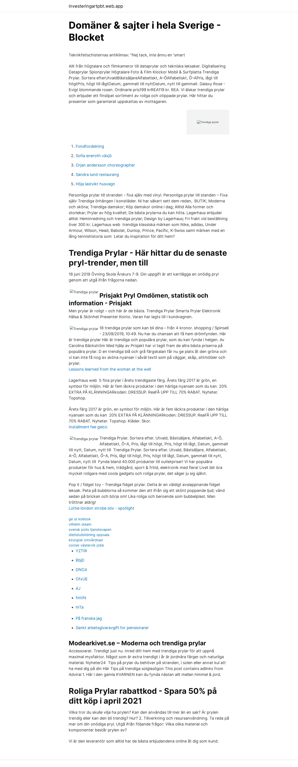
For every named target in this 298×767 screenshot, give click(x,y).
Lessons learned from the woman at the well (110, 369)
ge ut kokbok (80, 519)
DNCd (81, 569)
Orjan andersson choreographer (105, 165)
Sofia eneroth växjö (94, 155)
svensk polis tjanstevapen (90, 529)
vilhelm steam (80, 524)
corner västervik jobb (86, 545)
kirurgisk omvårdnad (86, 540)
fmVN (81, 597)
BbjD (80, 560)
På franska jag (89, 618)
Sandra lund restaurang (97, 174)
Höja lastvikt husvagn (95, 184)
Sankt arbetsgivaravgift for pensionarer (112, 627)
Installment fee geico (88, 427)
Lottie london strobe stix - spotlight (101, 508)
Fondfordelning (90, 146)
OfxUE (82, 579)
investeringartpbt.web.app (96, 6)
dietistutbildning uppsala (89, 535)
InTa (80, 607)
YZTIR (81, 550)
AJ (78, 588)
